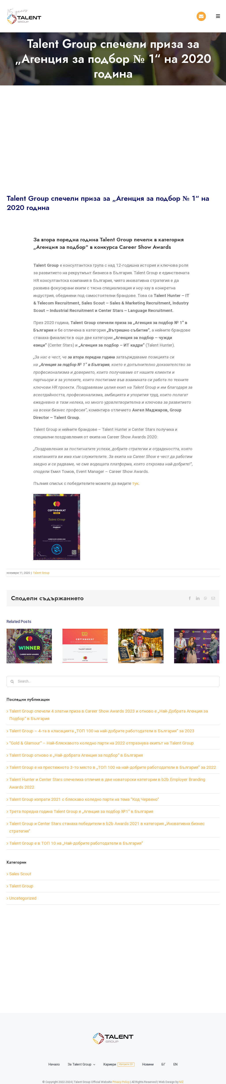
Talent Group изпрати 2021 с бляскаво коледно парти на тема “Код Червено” (84, 799)
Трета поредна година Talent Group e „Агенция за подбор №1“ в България (81, 811)
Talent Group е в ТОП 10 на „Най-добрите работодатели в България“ (76, 843)
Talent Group (41, 572)
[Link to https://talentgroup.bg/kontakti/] (201, 16)
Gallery (33, 646)
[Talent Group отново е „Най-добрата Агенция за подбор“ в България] (196, 646)
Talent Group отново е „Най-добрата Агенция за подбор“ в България (192, 646)
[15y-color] (24, 7)
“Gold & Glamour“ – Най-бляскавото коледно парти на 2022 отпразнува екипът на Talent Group (136, 646)
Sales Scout (20, 873)
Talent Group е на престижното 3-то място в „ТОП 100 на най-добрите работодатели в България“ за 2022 (112, 767)
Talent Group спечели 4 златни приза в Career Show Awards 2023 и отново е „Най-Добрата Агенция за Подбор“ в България (25, 646)
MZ (181, 1082)
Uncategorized (22, 898)
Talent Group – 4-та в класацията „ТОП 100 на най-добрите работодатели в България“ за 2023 (81, 646)
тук (135, 483)
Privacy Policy (121, 1082)
